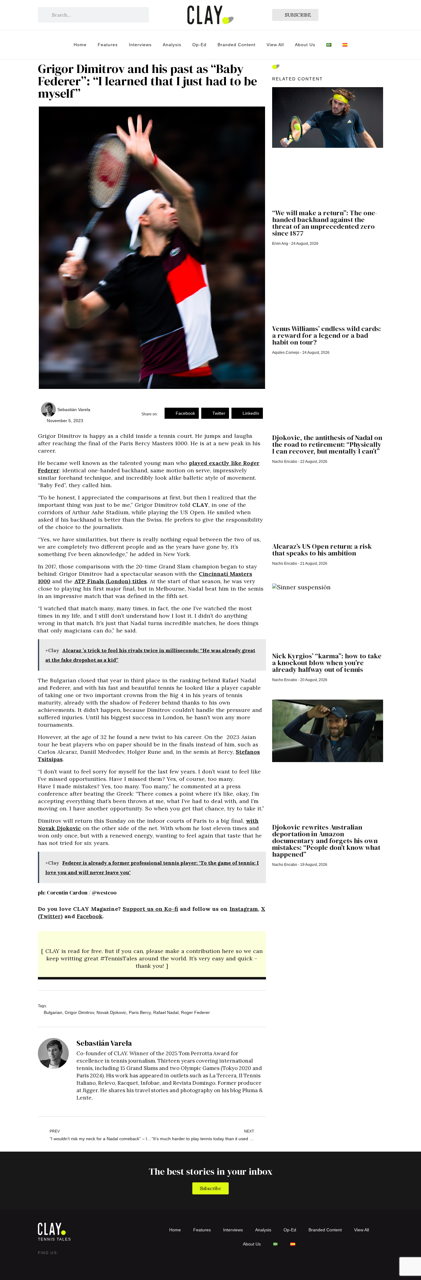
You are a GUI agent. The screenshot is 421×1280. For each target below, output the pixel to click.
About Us (305, 44)
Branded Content (236, 44)
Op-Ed (199, 44)
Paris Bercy (140, 1012)
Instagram (244, 908)
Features (108, 44)
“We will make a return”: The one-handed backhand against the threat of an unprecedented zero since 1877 (324, 223)
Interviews (140, 44)
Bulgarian (53, 1012)
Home (80, 44)
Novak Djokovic (111, 1012)
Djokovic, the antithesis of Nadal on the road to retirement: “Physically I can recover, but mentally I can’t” (327, 444)
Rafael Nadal (165, 1012)
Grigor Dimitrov (79, 1012)
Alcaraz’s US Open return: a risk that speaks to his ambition (322, 550)
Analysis (172, 44)
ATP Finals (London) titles (110, 581)
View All (275, 44)
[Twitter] (55, 1262)
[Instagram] (43, 1262)
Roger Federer (195, 1012)
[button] (182, 413)
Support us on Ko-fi (150, 908)
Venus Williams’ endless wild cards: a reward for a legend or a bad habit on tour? (326, 335)
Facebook (89, 916)
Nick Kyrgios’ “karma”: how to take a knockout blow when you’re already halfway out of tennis (327, 662)
